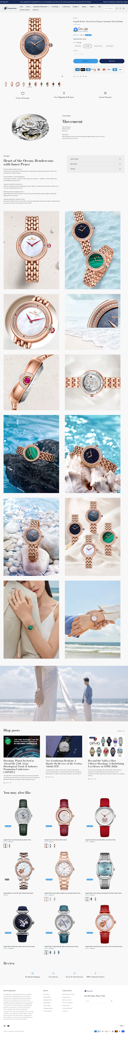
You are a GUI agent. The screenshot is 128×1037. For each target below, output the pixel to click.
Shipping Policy (66, 997)
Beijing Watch (47, 1002)
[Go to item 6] (35, 84)
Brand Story (46, 994)
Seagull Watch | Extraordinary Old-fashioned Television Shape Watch (103, 893)
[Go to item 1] (6, 84)
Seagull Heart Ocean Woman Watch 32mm (55, 840)
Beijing (84, 6)
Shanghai (75, 6)
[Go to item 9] (53, 84)
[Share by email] (86, 76)
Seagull (92, 6)
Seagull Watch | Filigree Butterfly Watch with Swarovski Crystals (61, 946)
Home (21, 6)
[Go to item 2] (11, 84)
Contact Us (35, 9)
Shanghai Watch (47, 1000)
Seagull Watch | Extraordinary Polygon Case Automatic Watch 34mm (62, 893)
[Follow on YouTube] (8, 1026)
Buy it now (112, 61)
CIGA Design (55, 6)
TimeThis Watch (47, 1011)
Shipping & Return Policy (79, 39)
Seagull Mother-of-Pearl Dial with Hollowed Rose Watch (18, 893)
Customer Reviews (25, 9)
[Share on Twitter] (81, 76)
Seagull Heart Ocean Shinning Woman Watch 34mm (17, 840)
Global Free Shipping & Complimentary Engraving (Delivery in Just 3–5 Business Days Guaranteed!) (84, 2)
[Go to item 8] (47, 84)
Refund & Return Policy (68, 994)
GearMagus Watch (48, 1008)
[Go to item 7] (41, 84)
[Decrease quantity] (75, 54)
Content (28, 6)
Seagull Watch (47, 997)
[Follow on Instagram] (5, 1026)
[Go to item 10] (59, 84)
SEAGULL (75, 18)
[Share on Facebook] (78, 76)
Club (99, 6)
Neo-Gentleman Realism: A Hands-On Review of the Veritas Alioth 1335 (64, 763)
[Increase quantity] (81, 54)
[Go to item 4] (23, 84)
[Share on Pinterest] (83, 76)
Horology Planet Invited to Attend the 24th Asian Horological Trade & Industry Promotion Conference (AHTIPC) (21, 766)
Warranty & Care (66, 1000)
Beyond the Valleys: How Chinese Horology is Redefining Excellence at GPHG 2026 (106, 763)
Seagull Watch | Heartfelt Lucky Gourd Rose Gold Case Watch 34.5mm (103, 946)
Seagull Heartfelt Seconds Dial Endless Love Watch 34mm (100, 840)
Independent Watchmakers (40, 6)
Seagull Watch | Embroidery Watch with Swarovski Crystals (19, 946)
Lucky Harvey (66, 6)
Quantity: (75, 50)
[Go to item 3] (17, 84)
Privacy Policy (66, 1005)
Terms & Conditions (67, 1002)
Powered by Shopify (19, 1031)
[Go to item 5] (29, 84)
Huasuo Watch (47, 1005)
